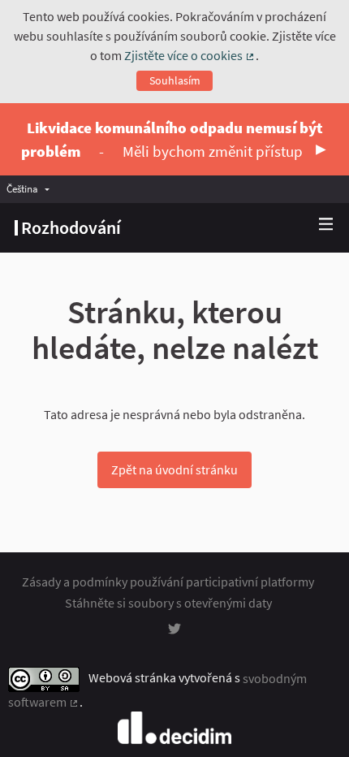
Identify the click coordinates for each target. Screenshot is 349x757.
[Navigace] (326, 224)
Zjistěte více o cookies (190, 55)
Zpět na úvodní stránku (174, 469)
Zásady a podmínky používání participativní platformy (168, 581)
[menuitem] (32, 189)
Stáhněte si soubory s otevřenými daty (168, 603)
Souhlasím (174, 80)
